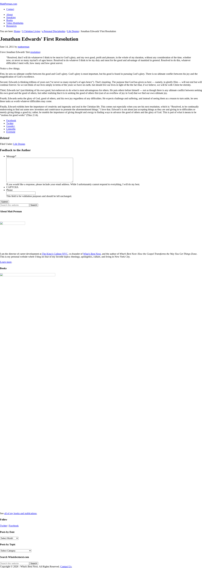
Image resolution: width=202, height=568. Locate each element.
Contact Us (65, 566)
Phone (9, 190)
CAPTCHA (12, 187)
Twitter (3, 525)
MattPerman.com (8, 4)
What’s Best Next (92, 253)
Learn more (6, 262)
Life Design (19, 144)
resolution (35, 52)
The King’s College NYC (54, 253)
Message (11, 156)
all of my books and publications (20, 513)
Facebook (14, 525)
